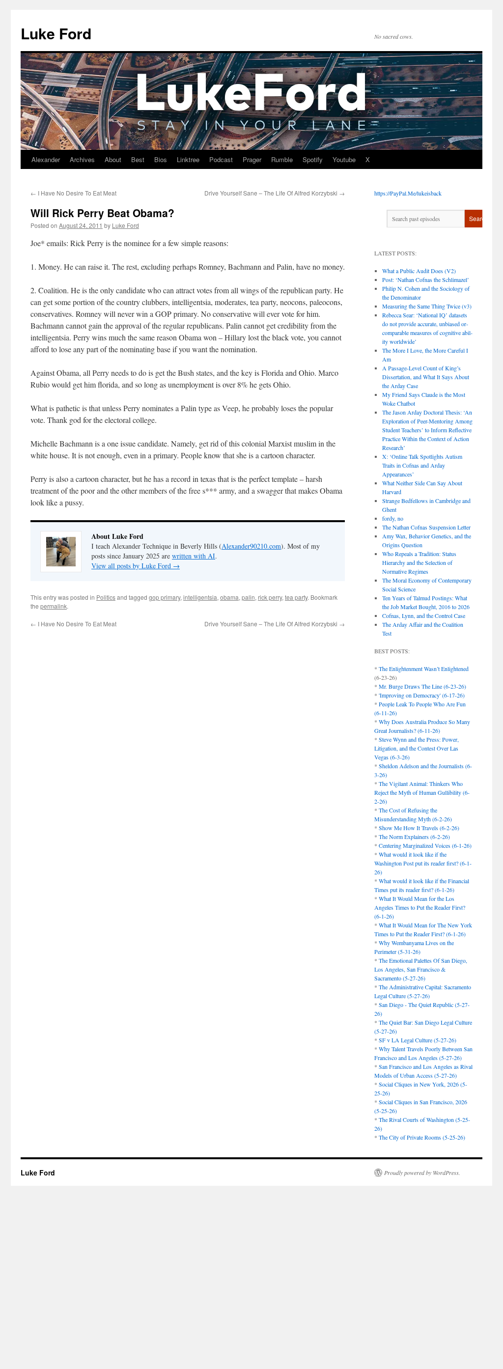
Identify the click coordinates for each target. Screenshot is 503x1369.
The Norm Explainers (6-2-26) (414, 836)
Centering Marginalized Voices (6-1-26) (425, 845)
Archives (82, 159)
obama (229, 597)
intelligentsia (200, 597)
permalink (53, 606)
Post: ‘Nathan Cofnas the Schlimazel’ (425, 279)
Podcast (221, 159)
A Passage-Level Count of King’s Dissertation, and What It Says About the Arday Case (425, 377)
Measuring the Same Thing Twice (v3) (427, 306)
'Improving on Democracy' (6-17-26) (422, 695)
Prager (252, 159)
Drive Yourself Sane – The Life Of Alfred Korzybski (274, 193)
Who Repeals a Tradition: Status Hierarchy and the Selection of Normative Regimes (419, 562)
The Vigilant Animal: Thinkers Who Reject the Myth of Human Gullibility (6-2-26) (422, 792)
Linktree (188, 159)
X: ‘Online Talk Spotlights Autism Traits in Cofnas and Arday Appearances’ (422, 465)
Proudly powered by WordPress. (422, 1172)
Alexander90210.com (251, 546)
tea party (296, 597)
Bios (160, 159)
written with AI (193, 555)
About (113, 159)
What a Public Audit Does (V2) (419, 271)
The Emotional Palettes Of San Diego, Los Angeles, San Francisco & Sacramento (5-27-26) (420, 969)
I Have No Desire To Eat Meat (73, 193)
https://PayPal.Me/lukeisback (408, 193)
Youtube (344, 159)
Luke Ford (56, 33)
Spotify (313, 159)
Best (137, 159)
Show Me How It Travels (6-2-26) (419, 828)
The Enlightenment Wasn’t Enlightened (424, 668)
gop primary (164, 597)
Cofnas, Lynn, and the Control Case (423, 615)
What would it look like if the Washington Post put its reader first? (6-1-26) (423, 863)
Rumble (282, 159)
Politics (105, 597)
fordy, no (392, 518)
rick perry (270, 597)
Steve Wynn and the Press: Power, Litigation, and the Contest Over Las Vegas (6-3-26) (416, 748)
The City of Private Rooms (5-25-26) (422, 1137)
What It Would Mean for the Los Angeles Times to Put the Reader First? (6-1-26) (419, 907)
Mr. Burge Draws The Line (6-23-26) (422, 686)
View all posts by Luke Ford (135, 565)
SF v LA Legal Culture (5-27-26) (417, 1040)
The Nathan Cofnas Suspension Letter (426, 527)
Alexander (45, 159)
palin (248, 597)
